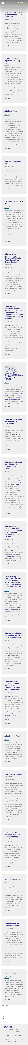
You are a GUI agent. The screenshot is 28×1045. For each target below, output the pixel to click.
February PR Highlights (13, 974)
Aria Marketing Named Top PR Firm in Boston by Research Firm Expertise (13, 465)
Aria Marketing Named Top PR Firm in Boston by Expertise (13, 421)
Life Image (7, 276)
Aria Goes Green (10, 111)
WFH (14, 752)
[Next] (3, 1019)
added (8, 655)
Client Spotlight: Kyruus (13, 879)
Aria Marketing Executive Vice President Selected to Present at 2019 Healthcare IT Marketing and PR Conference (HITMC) (13, 373)
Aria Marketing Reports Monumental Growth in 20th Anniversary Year (13, 635)
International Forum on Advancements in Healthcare (12, 609)
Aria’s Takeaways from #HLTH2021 (13, 775)
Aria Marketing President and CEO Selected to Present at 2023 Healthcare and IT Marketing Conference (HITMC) (13, 531)
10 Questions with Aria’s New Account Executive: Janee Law (13, 14)
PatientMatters (8, 442)
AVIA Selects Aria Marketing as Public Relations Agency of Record (12, 836)
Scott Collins (11, 551)
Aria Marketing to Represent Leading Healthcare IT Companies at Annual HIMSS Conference (12, 685)
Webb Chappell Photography (14, 1041)
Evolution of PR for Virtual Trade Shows (12, 925)
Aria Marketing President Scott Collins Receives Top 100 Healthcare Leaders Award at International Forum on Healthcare (13, 582)
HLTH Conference (17, 793)
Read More (7, 46)
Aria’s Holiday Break (12, 736)
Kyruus (12, 901)
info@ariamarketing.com (14, 1031)
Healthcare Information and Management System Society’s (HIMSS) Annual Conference (13, 714)
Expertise (17, 434)
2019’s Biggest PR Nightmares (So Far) (12, 60)
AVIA (17, 855)
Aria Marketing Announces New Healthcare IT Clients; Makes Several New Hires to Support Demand (12, 259)
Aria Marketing (8, 271)
